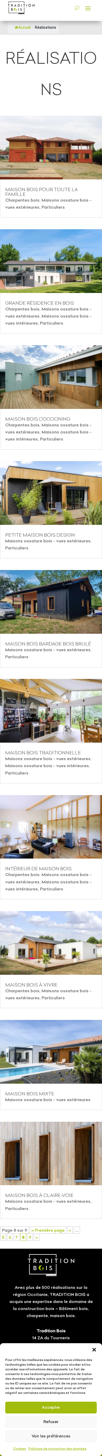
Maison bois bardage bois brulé (48, 644)
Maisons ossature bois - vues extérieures (47, 540)
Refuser (51, 1421)
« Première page (48, 1230)
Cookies (19, 1449)
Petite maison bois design (40, 535)
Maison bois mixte (29, 1094)
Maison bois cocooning (37, 419)
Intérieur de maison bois (38, 869)
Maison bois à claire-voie (39, 1195)
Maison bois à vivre (31, 985)
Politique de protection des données (57, 1449)
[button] (94, 1349)
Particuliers (53, 207)
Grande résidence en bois (39, 303)
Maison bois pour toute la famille (41, 191)
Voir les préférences (51, 1436)
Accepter (51, 1407)
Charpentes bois (22, 200)
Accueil (24, 27)
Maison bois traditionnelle (43, 753)
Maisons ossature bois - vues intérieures (47, 765)
